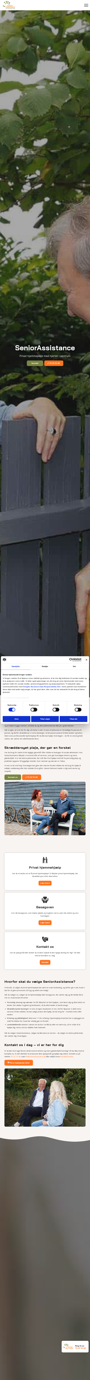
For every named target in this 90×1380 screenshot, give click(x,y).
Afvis (16, 719)
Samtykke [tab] (16, 666)
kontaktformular (66, 1056)
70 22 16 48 (16, 1056)
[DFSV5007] (44, 808)
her (27, 698)
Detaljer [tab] (45, 666)
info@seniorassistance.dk (35, 1056)
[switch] (34, 710)
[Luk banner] (86, 660)
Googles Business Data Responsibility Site (42, 687)
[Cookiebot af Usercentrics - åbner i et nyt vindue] (71, 659)
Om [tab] (74, 666)
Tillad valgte (45, 719)
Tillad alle (73, 719)
